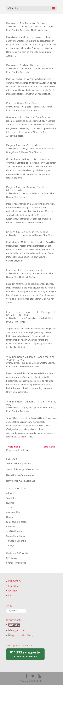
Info (10, 595)
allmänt (36, 273)
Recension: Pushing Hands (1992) (26, 65)
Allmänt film (39, 26)
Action (38, 193)
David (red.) (14, 26)
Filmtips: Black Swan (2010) (22, 103)
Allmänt (10, 493)
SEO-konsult (12, 558)
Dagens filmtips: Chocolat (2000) (25, 145)
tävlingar (12, 591)
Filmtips (15, 30)
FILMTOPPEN (14, 581)
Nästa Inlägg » (49, 447)
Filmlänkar (13, 586)
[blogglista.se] (14, 626)
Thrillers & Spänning (40, 30)
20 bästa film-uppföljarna (18, 463)
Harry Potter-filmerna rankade (20, 481)
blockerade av (27, 655)
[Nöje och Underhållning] (20, 635)
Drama (49, 26)
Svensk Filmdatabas (16, 563)
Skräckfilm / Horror (29, 110)
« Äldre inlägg (13, 447)
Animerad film (13, 512)
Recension (25, 30)
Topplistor (11, 498)
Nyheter (10, 503)
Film (8, 30)
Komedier (24, 366)
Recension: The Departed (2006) (25, 23)
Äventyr (10, 546)
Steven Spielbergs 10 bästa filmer (22, 469)
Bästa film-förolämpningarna (20, 475)
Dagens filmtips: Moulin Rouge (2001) (28, 232)
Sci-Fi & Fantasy (14, 531)
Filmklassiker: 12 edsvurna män (25, 270)
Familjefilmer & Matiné (17, 152)
